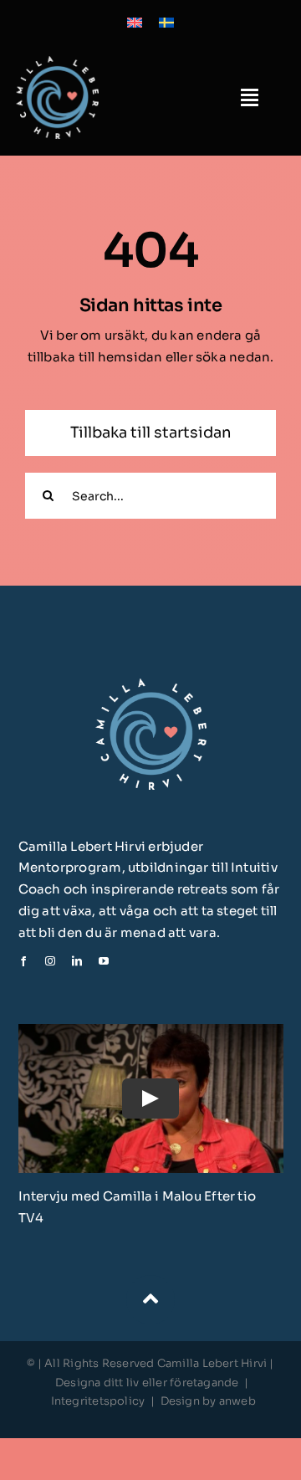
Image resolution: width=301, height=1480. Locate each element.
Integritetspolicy (98, 1401)
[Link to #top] (150, 1299)
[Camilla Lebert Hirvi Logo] (57, 62)
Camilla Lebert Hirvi (213, 1363)
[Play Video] (150, 1098)
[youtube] (104, 961)
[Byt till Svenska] (166, 22)
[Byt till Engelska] (134, 22)
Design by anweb (208, 1401)
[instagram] (50, 961)
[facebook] (23, 961)
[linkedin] (77, 961)
